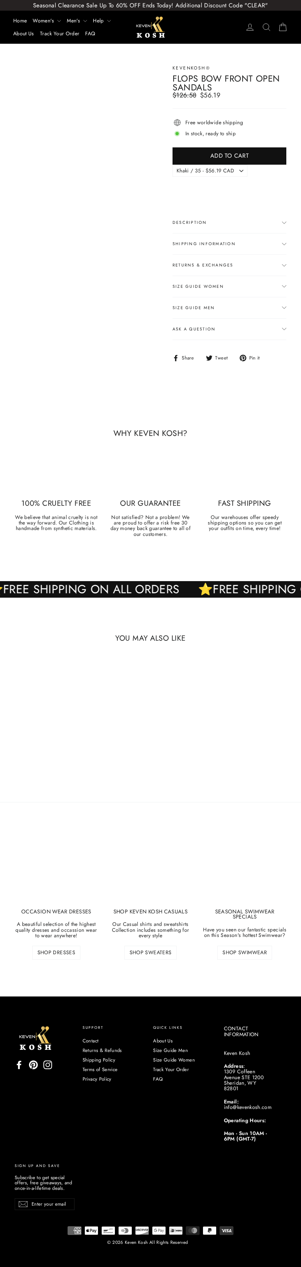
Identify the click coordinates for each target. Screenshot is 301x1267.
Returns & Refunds (102, 1050)
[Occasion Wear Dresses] (56, 870)
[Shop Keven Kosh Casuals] (150, 870)
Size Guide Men (194, 308)
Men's (74, 20)
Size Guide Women (198, 286)
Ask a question (194, 329)
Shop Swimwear (244, 952)
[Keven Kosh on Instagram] (47, 1064)
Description (190, 222)
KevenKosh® (191, 68)
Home (20, 20)
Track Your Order (60, 33)
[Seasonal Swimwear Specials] (244, 870)
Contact (90, 1040)
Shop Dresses (56, 952)
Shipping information (204, 244)
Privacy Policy (97, 1078)
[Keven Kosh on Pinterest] (33, 1064)
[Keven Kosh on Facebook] (19, 1064)
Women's (44, 20)
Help (99, 20)
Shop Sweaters (151, 952)
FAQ (90, 33)
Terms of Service (100, 1069)
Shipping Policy (99, 1059)
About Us (23, 33)
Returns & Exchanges (203, 265)
